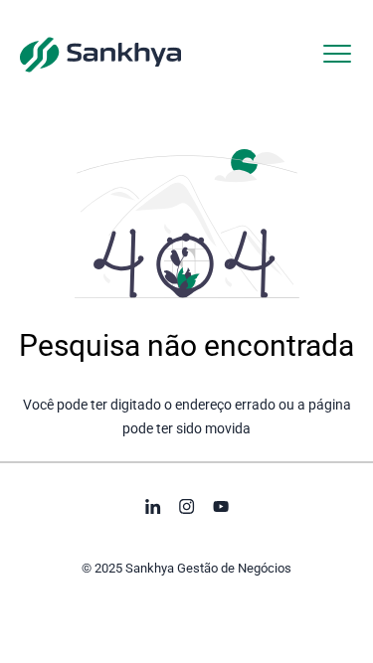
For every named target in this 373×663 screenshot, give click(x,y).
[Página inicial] (100, 54)
